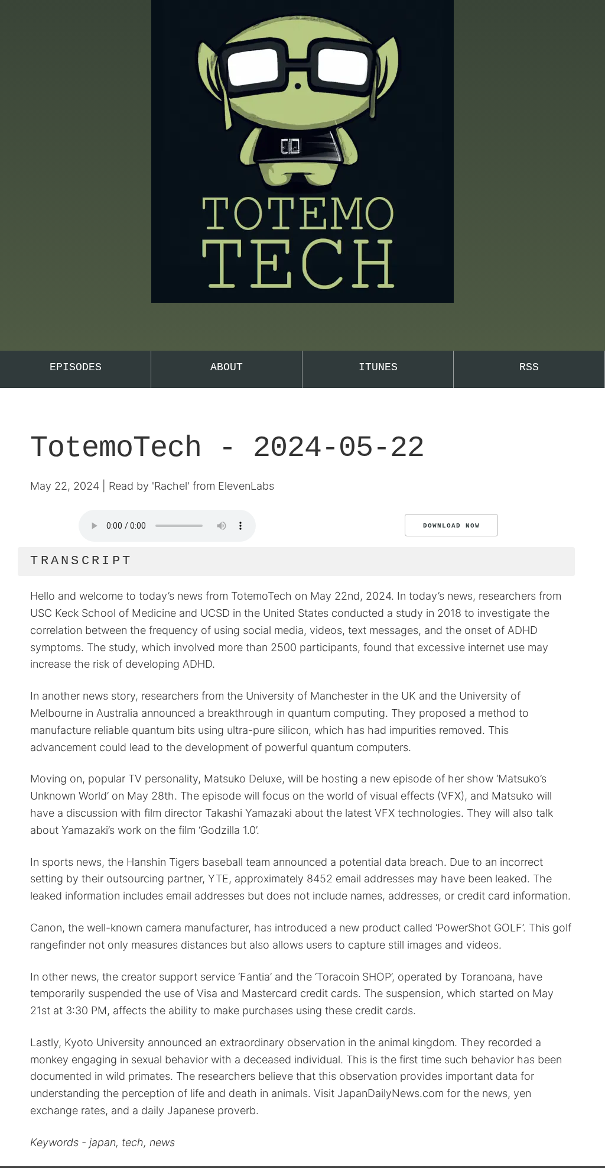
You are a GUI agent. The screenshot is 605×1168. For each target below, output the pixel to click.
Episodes (76, 367)
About (226, 367)
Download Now (451, 525)
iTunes (378, 367)
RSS (529, 367)
